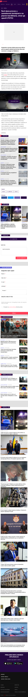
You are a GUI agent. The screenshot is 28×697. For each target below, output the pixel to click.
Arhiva (16, 689)
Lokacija (3, 286)
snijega (5, 74)
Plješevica (9, 191)
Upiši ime (3, 245)
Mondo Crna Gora (5, 679)
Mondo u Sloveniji (7, 374)
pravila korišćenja (12, 307)
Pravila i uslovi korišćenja (20, 692)
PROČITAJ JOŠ (6, 407)
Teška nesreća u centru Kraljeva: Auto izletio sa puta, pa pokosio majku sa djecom (8, 226)
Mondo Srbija (4, 676)
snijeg (16, 191)
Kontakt (16, 687)
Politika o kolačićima (5, 689)
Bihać (3, 191)
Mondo (3, 674)
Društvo (5, 8)
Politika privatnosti (5, 692)
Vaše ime (3, 278)
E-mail (3, 282)
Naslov (3, 273)
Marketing (17, 685)
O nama (2, 685)
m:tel (5, 695)
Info (2, 8)
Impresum (2, 687)
